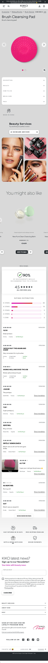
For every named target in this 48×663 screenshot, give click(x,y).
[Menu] (4, 6)
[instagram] (23, 640)
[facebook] (28, 640)
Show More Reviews (24, 516)
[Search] (8, 6)
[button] (10, 466)
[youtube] (38, 640)
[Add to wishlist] (2, 252)
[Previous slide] (3, 2)
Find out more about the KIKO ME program (13, 632)
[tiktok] (33, 640)
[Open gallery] (44, 70)
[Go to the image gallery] (24, 45)
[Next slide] (45, 2)
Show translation (39, 395)
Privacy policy (8, 588)
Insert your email (7, 569)
